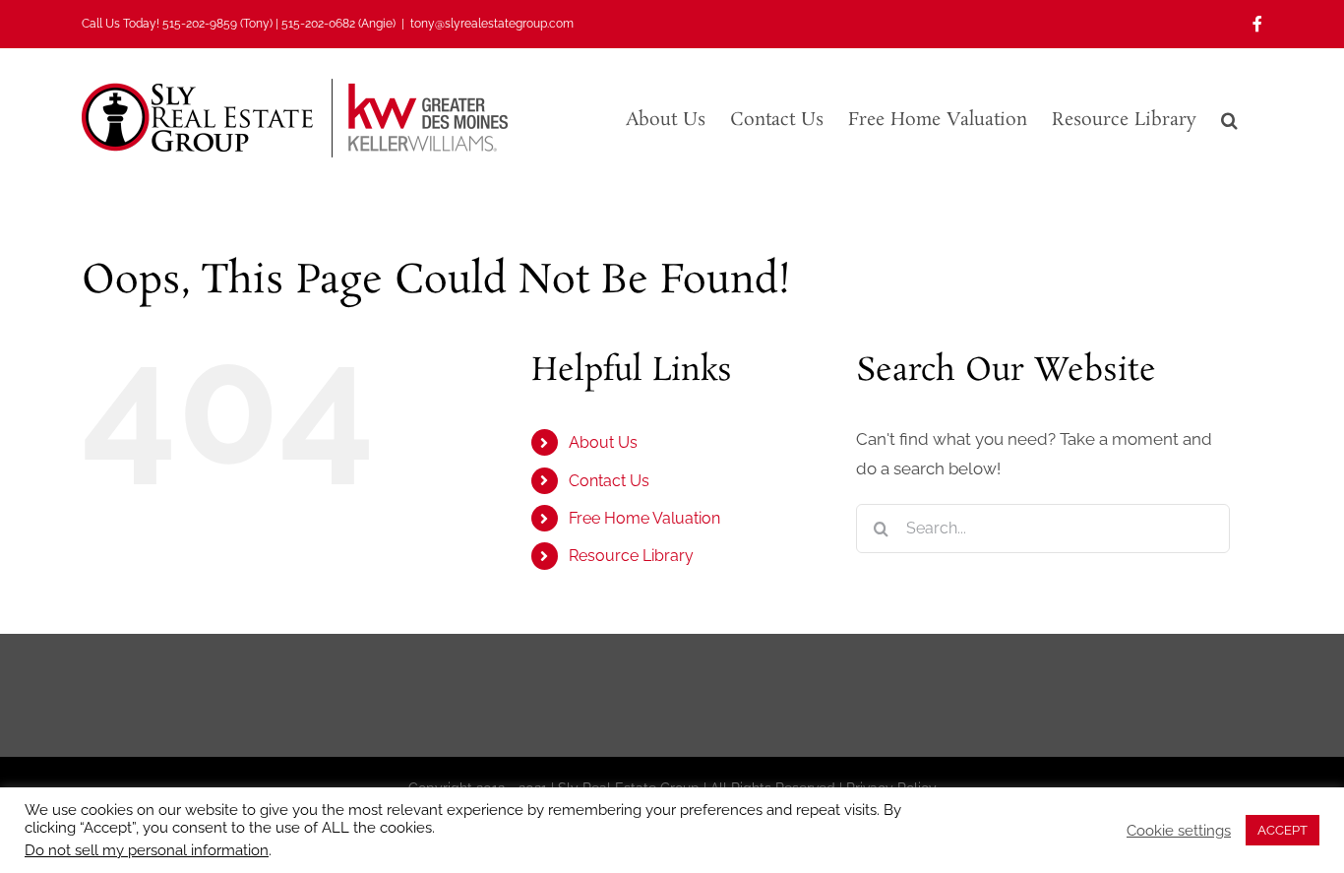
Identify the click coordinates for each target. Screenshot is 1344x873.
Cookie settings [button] (1179, 830)
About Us (603, 442)
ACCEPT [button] (1282, 830)
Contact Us (609, 480)
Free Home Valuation (644, 518)
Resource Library (631, 555)
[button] (1229, 118)
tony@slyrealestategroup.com (492, 24)
